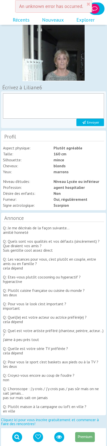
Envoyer (93, 122)
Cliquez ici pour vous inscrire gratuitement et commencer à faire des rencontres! (50, 421)
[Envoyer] (53, 106)
